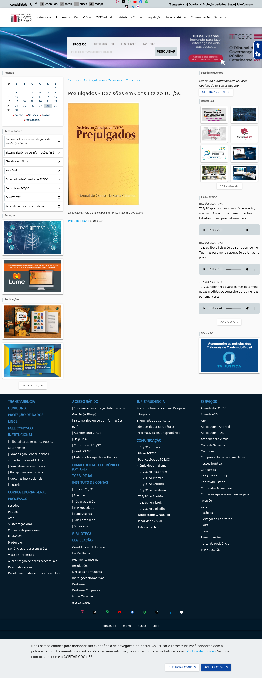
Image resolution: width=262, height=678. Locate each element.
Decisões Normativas (87, 572)
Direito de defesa (20, 567)
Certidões (207, 452)
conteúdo (51, 4)
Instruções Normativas (88, 578)
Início (77, 80)
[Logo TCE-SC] (21, 24)
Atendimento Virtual (215, 439)
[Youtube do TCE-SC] (134, 2)
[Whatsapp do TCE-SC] (128, 2)
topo (156, 626)
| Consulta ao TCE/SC (86, 445)
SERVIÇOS (209, 402)
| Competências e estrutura (27, 467)
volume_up (36, 3)
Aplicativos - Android (215, 427)
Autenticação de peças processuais (32, 561)
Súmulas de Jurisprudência (155, 427)
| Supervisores (82, 514)
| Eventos (78, 496)
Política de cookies (201, 652)
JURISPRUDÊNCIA (151, 402)
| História (14, 485)
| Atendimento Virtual (87, 433)
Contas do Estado (213, 482)
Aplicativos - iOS (212, 433)
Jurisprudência (175, 20)
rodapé (99, 4)
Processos (62, 20)
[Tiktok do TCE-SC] (125, 7)
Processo (79, 44)
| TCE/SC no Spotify (150, 497)
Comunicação (199, 20)
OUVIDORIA (17, 409)
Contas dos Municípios (216, 488)
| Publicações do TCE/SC (153, 460)
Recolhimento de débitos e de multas (34, 574)
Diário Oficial (83, 17)
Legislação (153, 20)
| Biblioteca (80, 526)
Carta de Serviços (213, 445)
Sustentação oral (20, 524)
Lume (205, 532)
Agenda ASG (209, 415)
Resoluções (80, 566)
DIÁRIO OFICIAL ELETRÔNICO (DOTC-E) (95, 468)
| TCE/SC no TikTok (149, 503)
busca (83, 4)
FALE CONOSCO (20, 429)
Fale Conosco (245, 4)
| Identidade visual (149, 521)
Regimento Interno (85, 560)
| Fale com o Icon (83, 520)
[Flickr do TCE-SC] (136, 7)
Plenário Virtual (211, 538)
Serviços (219, 20)
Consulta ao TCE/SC (214, 476)
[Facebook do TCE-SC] (139, 2)
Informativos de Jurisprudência (158, 433)
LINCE (13, 422)
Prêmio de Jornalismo (152, 466)
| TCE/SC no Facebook (151, 491)
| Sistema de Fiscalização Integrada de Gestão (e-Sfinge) (98, 412)
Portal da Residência (215, 544)
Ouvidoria (195, 4)
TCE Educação (211, 550)
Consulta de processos (24, 531)
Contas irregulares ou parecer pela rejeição (225, 498)
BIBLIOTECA (81, 534)
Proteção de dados (214, 4)
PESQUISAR (166, 51)
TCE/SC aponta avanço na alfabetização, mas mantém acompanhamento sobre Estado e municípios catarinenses (227, 214)
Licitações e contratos (216, 519)
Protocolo (15, 543)
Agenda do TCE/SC (213, 409)
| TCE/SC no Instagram (152, 472)
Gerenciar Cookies (216, 92)
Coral (204, 507)
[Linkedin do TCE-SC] (131, 7)
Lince (231, 4)
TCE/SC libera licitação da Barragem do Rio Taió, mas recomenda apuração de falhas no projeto (229, 253)
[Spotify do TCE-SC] (145, 2)
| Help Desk (79, 439)
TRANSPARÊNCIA (21, 402)
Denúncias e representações (27, 549)
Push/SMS (15, 537)
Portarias (78, 584)
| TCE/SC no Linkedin (151, 509)
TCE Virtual (104, 17)
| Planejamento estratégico (27, 473)
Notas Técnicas (82, 597)
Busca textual (81, 603)
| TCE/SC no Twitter (150, 478)
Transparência (178, 4)
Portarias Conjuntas (86, 591)
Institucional (42, 20)
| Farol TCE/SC (81, 452)
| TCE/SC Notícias (148, 447)
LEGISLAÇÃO (82, 541)
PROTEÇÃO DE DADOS (25, 415)
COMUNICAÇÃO (149, 441)
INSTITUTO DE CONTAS (90, 483)
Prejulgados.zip (78, 221)
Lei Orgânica (81, 554)
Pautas (13, 512)
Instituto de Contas (129, 17)
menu (68, 4)
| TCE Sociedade (83, 508)
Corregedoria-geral (27, 493)
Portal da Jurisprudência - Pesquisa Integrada (161, 412)
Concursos (208, 470)
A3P (203, 421)
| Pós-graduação (83, 502)
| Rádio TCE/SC (146, 454)
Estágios (207, 513)
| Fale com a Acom (149, 527)
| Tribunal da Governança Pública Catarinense (31, 445)
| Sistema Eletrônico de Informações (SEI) (97, 424)
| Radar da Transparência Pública (94, 458)
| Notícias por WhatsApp (153, 515)
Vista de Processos (21, 555)
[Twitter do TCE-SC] (122, 2)
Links (204, 525)
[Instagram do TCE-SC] (116, 2)
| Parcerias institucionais (25, 479)
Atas (11, 518)
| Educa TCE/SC (82, 490)
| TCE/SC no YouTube (151, 484)
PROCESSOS (17, 499)
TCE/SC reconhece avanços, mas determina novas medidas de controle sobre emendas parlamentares (229, 292)
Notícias (149, 44)
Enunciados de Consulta (153, 421)
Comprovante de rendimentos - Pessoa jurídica (223, 461)
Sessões (13, 506)
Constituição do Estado (88, 548)
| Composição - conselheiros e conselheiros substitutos (29, 457)
